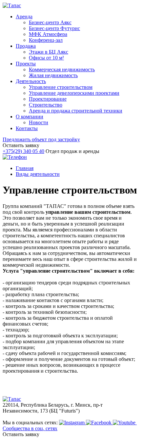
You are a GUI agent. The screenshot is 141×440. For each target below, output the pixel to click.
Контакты (27, 128)
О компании (29, 116)
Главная (24, 168)
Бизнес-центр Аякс (50, 22)
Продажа (26, 46)
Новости (38, 122)
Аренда (24, 16)
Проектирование (48, 99)
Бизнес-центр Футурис (54, 28)
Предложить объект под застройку (41, 139)
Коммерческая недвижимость (62, 69)
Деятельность (31, 81)
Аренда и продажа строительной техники (75, 110)
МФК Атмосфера (48, 34)
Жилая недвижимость (53, 75)
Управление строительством (60, 87)
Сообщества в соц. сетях (30, 428)
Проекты (26, 63)
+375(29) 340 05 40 (23, 151)
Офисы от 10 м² (46, 57)
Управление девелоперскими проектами (74, 93)
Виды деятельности (38, 174)
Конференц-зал (46, 40)
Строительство (45, 105)
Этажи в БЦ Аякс (48, 52)
